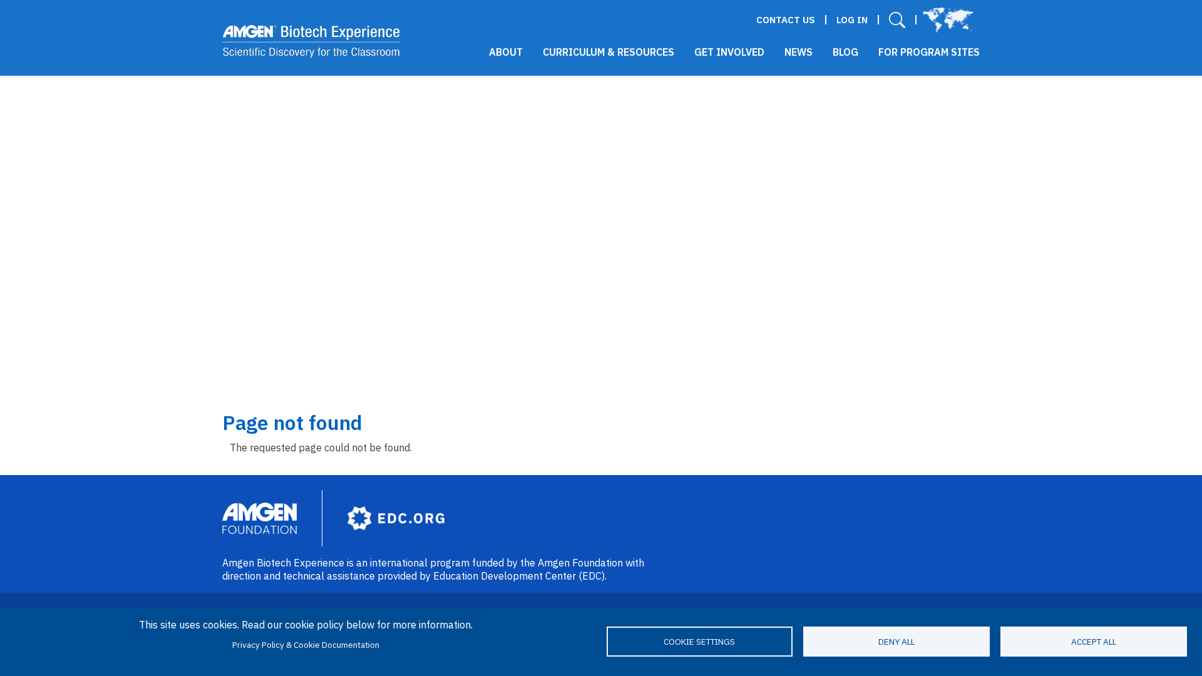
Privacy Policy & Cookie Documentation (305, 644)
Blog (845, 52)
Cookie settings (699, 641)
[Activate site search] (897, 19)
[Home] (311, 41)
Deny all (896, 641)
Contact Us (785, 19)
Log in (852, 19)
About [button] (506, 52)
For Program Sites (929, 52)
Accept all (1093, 641)
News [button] (798, 52)
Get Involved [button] (729, 52)
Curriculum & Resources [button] (608, 52)
